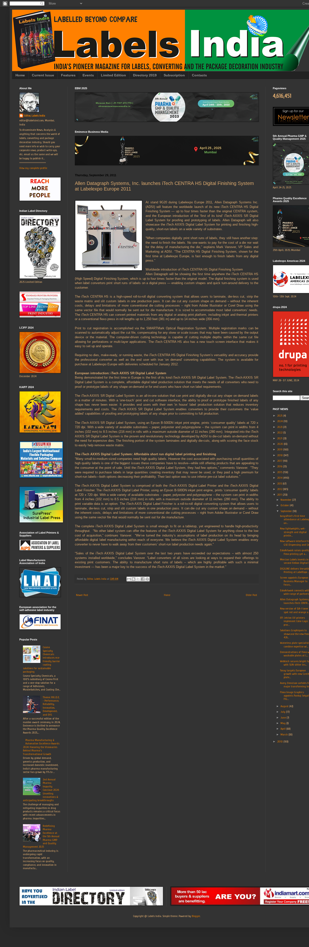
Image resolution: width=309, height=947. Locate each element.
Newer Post (82, 595)
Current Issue (43, 75)
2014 (280, 477)
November (286, 499)
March (284, 734)
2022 (280, 432)
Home (20, 75)
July (283, 711)
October (285, 505)
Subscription (174, 75)
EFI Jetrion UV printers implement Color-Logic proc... (294, 621)
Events (88, 75)
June (284, 717)
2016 (280, 466)
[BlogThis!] (133, 579)
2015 (280, 472)
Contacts (199, 75)
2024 (280, 421)
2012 (280, 489)
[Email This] (128, 579)
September (287, 511)
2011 (280, 494)
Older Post (251, 595)
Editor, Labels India (34, 115)
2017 (280, 460)
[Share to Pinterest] (147, 579)
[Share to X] (138, 579)
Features (68, 75)
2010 (280, 741)
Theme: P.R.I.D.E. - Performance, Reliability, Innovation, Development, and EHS (51, 706)
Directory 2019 (145, 75)
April (283, 728)
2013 (280, 483)
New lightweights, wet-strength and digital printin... (293, 532)
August (285, 706)
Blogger (196, 916)
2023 (280, 427)
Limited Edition (113, 75)
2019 (280, 449)
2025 (280, 415)
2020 (280, 444)
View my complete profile (33, 168)
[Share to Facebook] (142, 579)
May (283, 723)
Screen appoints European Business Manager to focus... (294, 581)
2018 (280, 455)
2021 (280, 438)
